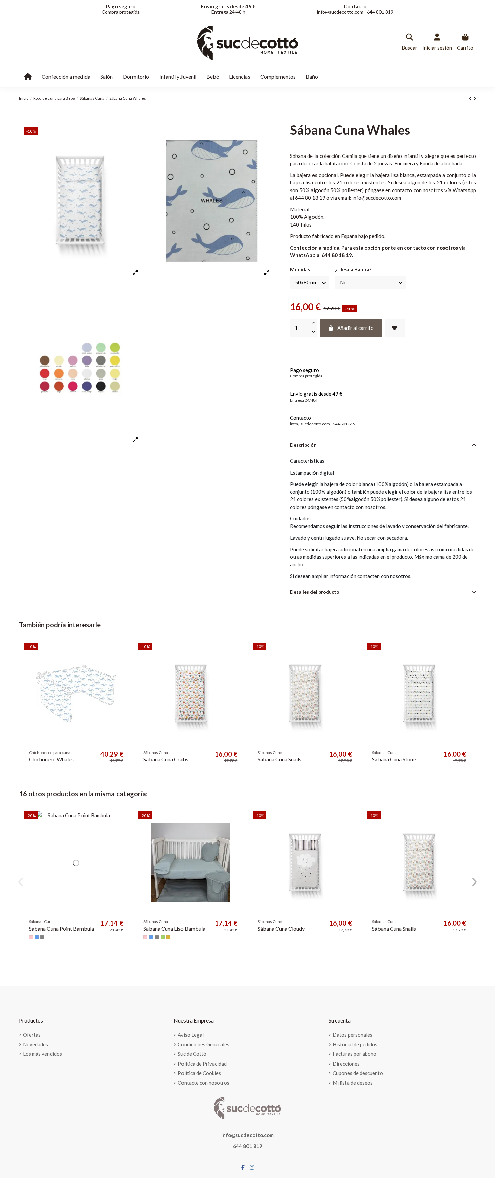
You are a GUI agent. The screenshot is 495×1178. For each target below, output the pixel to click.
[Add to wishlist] (395, 328)
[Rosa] (31, 937)
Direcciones (346, 1064)
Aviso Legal (191, 1035)
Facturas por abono (354, 1054)
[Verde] (163, 937)
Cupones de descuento (358, 1073)
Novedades (35, 1044)
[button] (20, 882)
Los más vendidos (42, 1054)
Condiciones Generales (203, 1044)
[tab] (383, 445)
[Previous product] (471, 98)
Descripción (303, 445)
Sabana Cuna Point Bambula (61, 928)
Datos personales (352, 1035)
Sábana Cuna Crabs (165, 759)
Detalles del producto (314, 592)
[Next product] (474, 98)
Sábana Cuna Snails (279, 759)
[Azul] (37, 937)
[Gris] (42, 937)
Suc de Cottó (192, 1054)
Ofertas (32, 1035)
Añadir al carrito (355, 328)
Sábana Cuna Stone (394, 759)
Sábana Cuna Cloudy (281, 928)
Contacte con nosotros (203, 1083)
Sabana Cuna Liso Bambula (174, 928)
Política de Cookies (199, 1073)
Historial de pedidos (355, 1044)
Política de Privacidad (202, 1064)
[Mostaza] (168, 937)
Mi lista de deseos (353, 1083)
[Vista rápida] (122, 665)
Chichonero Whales (51, 759)
